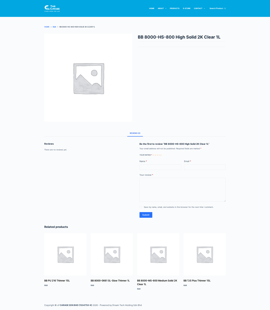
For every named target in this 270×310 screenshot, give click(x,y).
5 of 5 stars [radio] (161, 155)
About (161, 8)
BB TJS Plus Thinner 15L (197, 280)
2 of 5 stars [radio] (155, 155)
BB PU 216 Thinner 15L (57, 280)
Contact (198, 8)
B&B (46, 285)
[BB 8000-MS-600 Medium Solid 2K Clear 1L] (158, 254)
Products (174, 8)
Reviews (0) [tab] (135, 133)
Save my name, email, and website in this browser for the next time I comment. (179, 207)
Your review (146, 175)
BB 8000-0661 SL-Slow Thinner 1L (110, 280)
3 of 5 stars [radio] (157, 155)
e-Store (186, 8)
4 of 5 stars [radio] (159, 155)
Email (187, 161)
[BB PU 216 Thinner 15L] (65, 254)
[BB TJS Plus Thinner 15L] (205, 254)
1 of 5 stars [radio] (154, 155)
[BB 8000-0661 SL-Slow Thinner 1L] (112, 254)
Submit (145, 215)
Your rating (146, 155)
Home (151, 8)
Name (143, 161)
